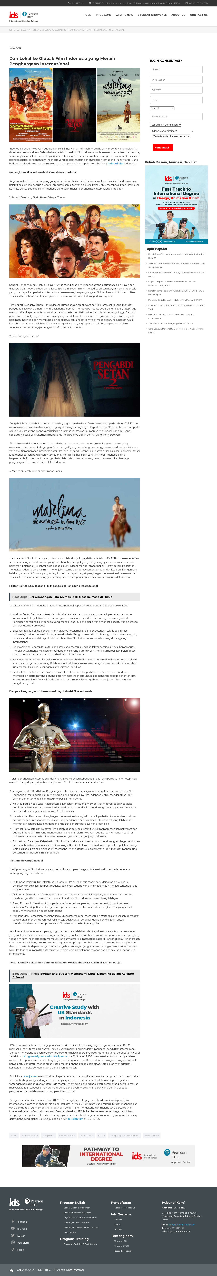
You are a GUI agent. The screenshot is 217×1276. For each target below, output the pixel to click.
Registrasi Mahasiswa (124, 1207)
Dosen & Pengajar (123, 1251)
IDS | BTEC (48, 1135)
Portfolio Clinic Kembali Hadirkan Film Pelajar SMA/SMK (175, 300)
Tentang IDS (120, 1241)
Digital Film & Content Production (80, 1217)
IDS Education (67, 1135)
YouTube (21, 1228)
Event (117, 1224)
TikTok (20, 1249)
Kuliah (101, 1135)
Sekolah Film (152, 1135)
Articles (118, 1229)
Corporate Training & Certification (80, 1244)
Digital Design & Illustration (77, 1207)
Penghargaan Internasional (125, 1135)
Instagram (22, 1242)
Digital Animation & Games (77, 1212)
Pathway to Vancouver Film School (81, 1227)
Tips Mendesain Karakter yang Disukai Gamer (170, 323)
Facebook (22, 1221)
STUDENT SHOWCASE (152, 14)
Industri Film (86, 1135)
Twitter (20, 1235)
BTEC (14, 1135)
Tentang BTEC (121, 1246)
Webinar (118, 1219)
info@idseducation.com (182, 1224)
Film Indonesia (30, 1135)
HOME (87, 14)
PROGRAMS (103, 14)
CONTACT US (199, 14)
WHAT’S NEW (124, 14)
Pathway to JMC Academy (77, 1222)
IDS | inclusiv (70, 1232)
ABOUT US (178, 14)
